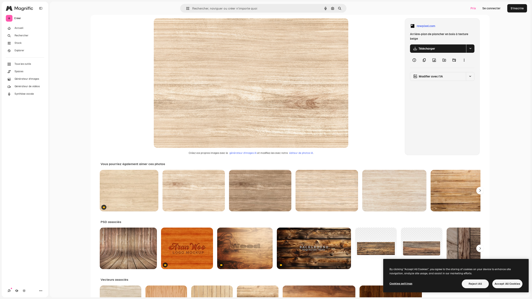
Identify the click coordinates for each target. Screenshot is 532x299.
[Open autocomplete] (186, 8)
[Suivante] (480, 190)
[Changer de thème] (24, 290)
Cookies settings (400, 283)
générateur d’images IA (243, 153)
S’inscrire (517, 8)
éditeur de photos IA (301, 153)
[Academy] (16, 290)
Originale (181, 26)
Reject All (475, 284)
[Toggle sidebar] (40, 8)
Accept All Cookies (507, 284)
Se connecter (491, 8)
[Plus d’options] (464, 60)
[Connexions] (9, 290)
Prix (473, 8)
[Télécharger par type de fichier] (470, 48)
